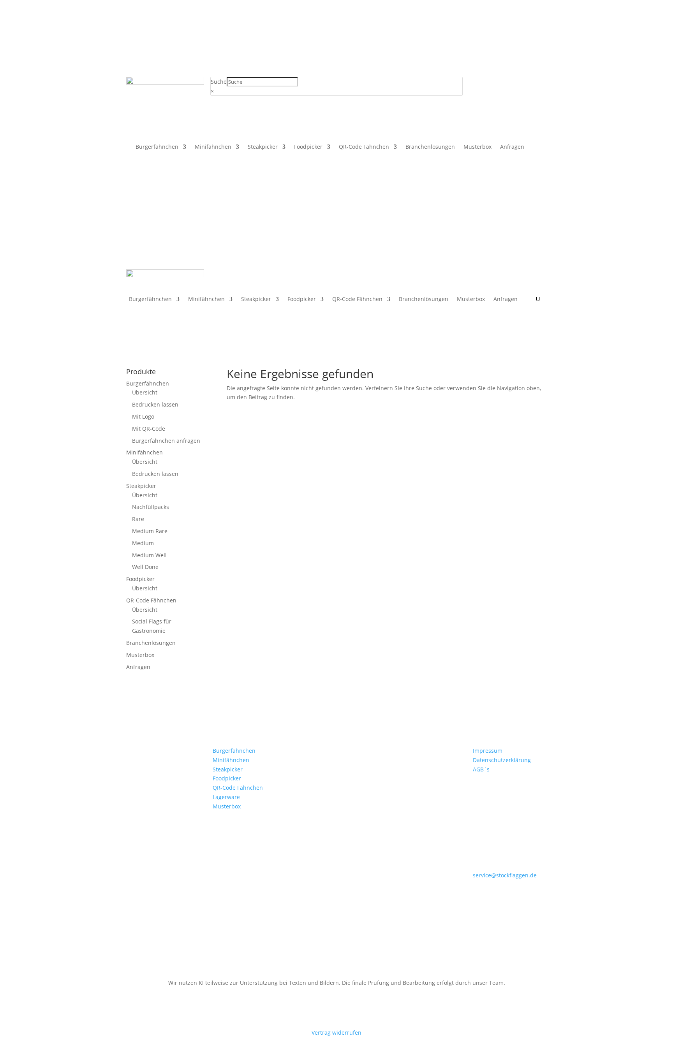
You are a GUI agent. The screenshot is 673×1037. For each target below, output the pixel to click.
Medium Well (149, 555)
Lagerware (226, 797)
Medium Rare (149, 531)
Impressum (487, 750)
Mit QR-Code (148, 428)
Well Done (145, 566)
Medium (143, 543)
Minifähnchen (213, 147)
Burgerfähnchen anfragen (166, 440)
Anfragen (512, 147)
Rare (138, 519)
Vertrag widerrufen (336, 1032)
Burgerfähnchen (157, 147)
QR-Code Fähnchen (364, 147)
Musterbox (477, 147)
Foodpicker (308, 147)
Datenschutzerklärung (502, 760)
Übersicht (144, 392)
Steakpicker (263, 147)
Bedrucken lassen (155, 404)
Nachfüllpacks (150, 507)
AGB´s (481, 769)
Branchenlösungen (430, 147)
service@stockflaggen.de (505, 875)
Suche (219, 81)
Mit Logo (143, 416)
